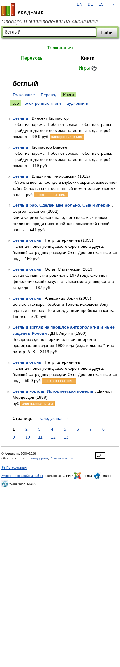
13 (66, 437)
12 (53, 437)
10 (27, 437)
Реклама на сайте (63, 458)
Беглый (20, 118)
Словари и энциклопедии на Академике (49, 22)
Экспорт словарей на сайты (22, 475)
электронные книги (43, 103)
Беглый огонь (27, 240)
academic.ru (22, 9)
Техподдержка (37, 458)
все (16, 103)
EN (79, 4)
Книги (88, 58)
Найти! (107, 32)
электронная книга (66, 137)
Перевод (49, 94)
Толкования (60, 47)
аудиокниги (77, 103)
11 (40, 437)
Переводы (32, 58)
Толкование (24, 94)
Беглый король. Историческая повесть (53, 391)
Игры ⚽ (88, 68)
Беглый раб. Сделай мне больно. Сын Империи (62, 205)
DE (90, 4)
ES (101, 4)
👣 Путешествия (14, 467)
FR (111, 4)
